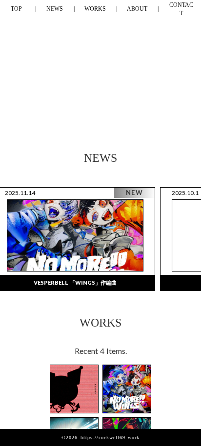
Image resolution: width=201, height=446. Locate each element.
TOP (16, 8)
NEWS (54, 8)
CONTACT (181, 9)
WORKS (95, 8)
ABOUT (137, 8)
